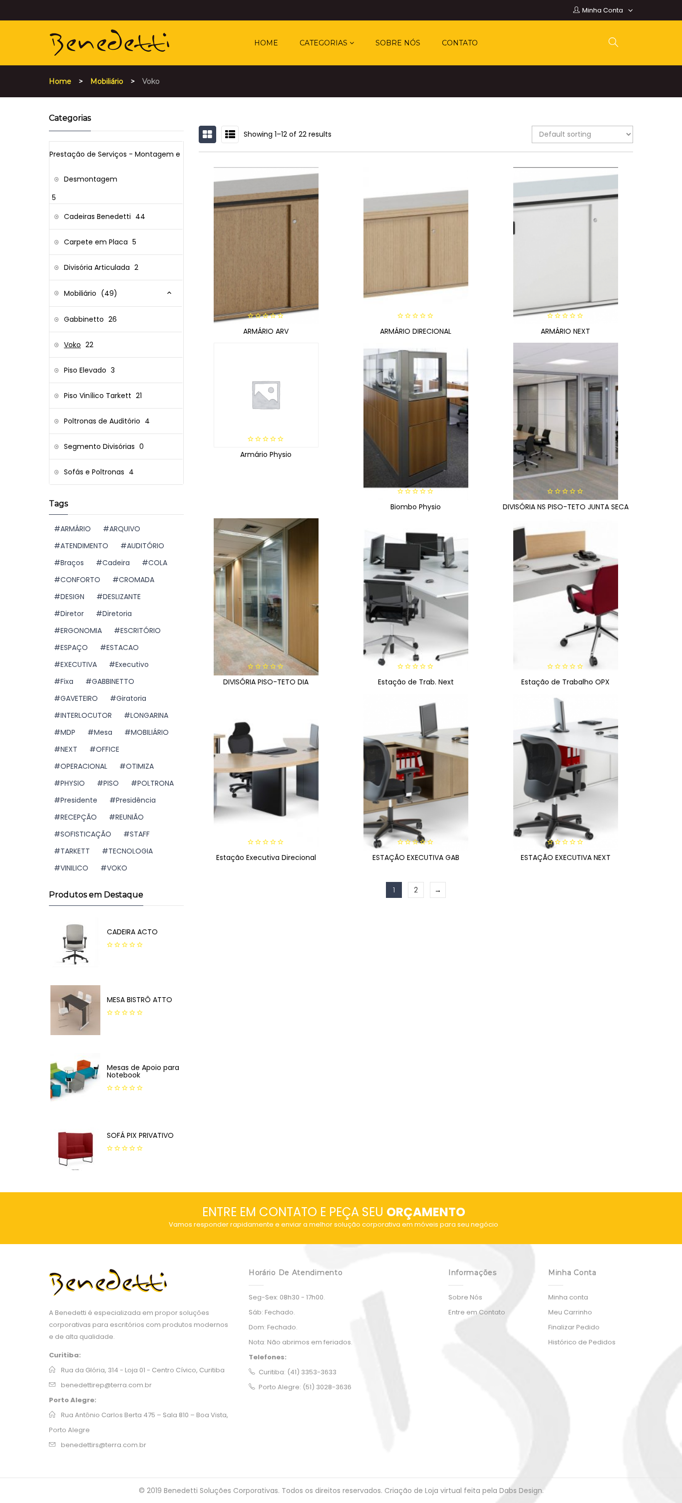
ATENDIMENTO (84, 546)
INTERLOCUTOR (86, 715)
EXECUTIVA (78, 664)
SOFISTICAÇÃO (85, 834)
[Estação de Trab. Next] (415, 596)
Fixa (66, 681)
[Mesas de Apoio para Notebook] (75, 1078)
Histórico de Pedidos (582, 1342)
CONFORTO (80, 580)
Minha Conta (602, 10)
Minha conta (568, 1297)
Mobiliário (106, 81)
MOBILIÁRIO (150, 732)
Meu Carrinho (570, 1312)
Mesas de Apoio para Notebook (143, 1071)
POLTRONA (155, 783)
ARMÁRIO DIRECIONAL (415, 331)
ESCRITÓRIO (140, 631)
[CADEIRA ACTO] (75, 942)
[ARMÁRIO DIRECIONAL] (415, 245)
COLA (157, 563)
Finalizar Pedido (574, 1327)
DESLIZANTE (122, 597)
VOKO (117, 868)
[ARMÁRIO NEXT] (565, 245)
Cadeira (116, 563)
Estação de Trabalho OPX (565, 682)
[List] (230, 134)
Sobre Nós (465, 1297)
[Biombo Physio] (415, 421)
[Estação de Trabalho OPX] (565, 596)
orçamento (425, 1212)
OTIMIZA (140, 766)
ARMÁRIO (75, 529)
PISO (111, 783)
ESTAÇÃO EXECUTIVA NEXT (566, 857)
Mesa (103, 732)
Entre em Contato (476, 1312)
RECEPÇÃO (78, 817)
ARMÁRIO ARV (266, 331)
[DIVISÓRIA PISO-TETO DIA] (266, 596)
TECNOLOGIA (130, 851)
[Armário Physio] (266, 395)
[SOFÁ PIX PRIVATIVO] (75, 1146)
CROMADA (136, 580)
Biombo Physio (415, 507)
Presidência (136, 800)
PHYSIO (72, 783)
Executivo (132, 664)
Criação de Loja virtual (424, 1491)
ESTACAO (122, 647)
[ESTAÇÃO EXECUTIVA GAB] (415, 772)
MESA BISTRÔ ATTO (139, 1000)
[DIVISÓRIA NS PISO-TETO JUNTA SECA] (565, 421)
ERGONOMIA (81, 631)
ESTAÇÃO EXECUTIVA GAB (415, 857)
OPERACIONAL (83, 766)
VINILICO (74, 868)
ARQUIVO (124, 529)
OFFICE (107, 749)
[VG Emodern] (141, 1282)
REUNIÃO (129, 817)
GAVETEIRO (79, 698)
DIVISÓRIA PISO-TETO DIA (266, 682)
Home (60, 81)
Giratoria (131, 698)
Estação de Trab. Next (416, 682)
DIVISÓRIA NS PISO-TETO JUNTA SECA (566, 507)
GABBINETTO (113, 681)
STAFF (140, 834)
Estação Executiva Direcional (266, 857)
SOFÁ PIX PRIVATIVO (140, 1135)
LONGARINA (149, 715)
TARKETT (75, 851)
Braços (72, 563)
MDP (67, 732)
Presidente (78, 800)
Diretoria (117, 614)
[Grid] (207, 134)
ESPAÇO (74, 647)
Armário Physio (266, 454)
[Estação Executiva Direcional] (266, 772)
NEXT (68, 749)
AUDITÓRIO (145, 546)
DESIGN (72, 597)
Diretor (72, 614)
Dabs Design (520, 1491)
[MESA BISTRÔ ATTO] (75, 1010)
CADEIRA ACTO (132, 932)
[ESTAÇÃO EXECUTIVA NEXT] (565, 772)
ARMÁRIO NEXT (565, 331)
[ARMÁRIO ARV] (266, 245)
